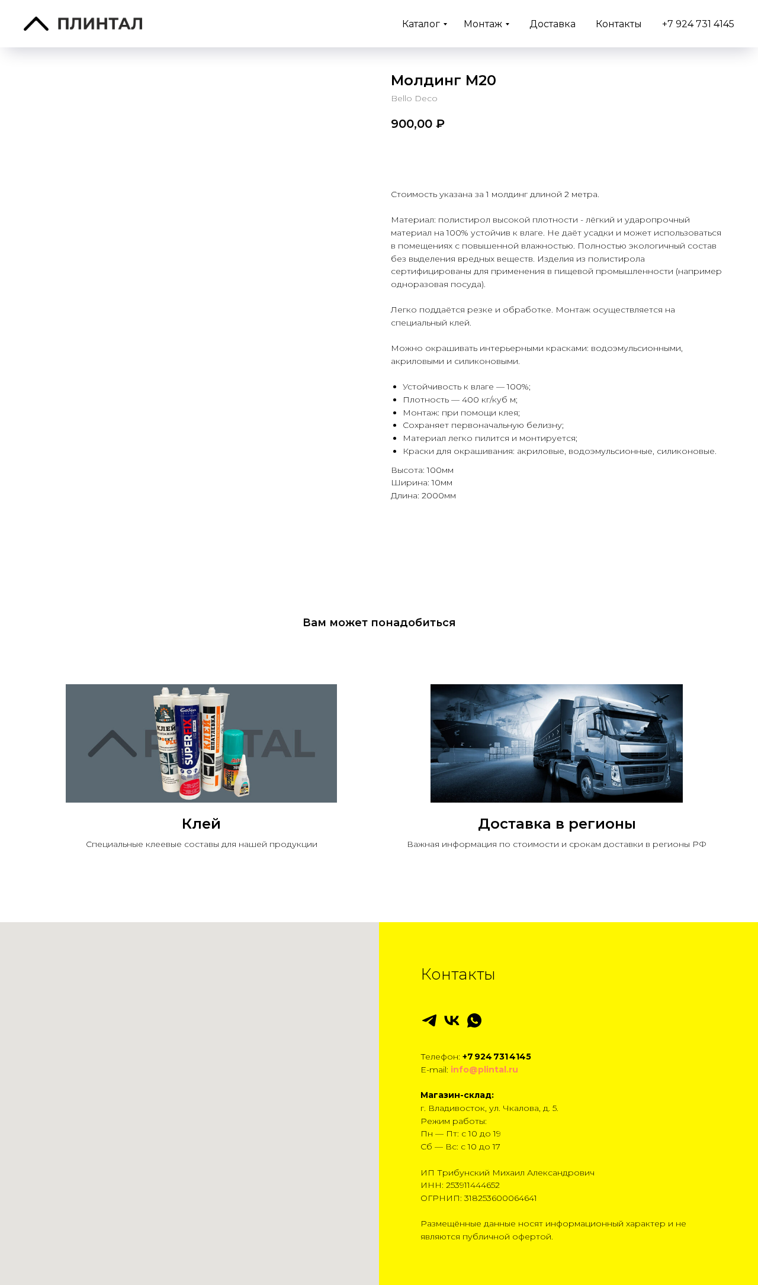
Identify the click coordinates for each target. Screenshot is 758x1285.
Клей (201, 823)
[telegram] (429, 1020)
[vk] (452, 1020)
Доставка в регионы (557, 823)
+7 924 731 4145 (698, 24)
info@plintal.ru (484, 1069)
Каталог (421, 24)
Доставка (552, 24)
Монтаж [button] (483, 24)
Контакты (619, 24)
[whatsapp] (474, 1020)
